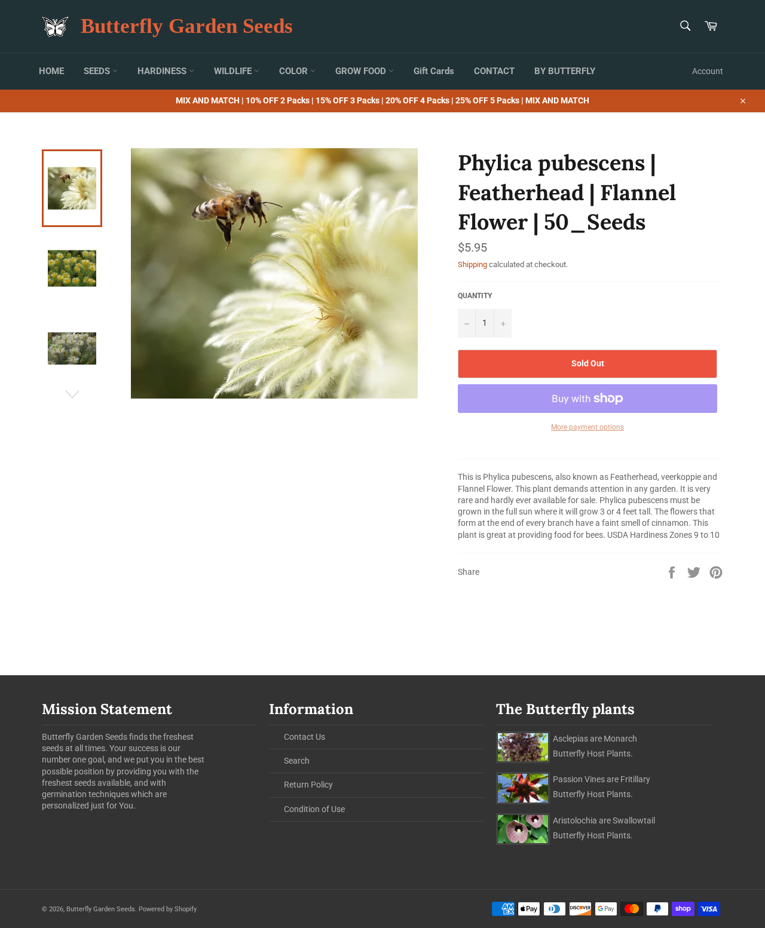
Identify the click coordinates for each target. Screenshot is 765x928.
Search (297, 760)
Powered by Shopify (168, 909)
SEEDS (98, 71)
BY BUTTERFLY (564, 71)
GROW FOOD (361, 71)
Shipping (472, 264)
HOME (51, 71)
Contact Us (304, 737)
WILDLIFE (234, 71)
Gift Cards (434, 71)
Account (707, 71)
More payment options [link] (587, 427)
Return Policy (308, 784)
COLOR (294, 71)
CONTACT (494, 71)
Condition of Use (314, 809)
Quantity (475, 296)
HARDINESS (163, 71)
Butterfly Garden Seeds (187, 26)
